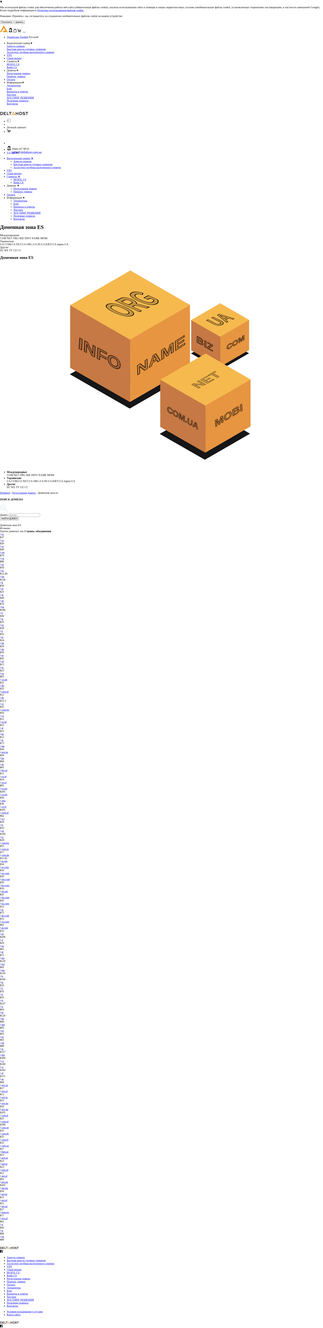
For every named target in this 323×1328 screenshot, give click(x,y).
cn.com (5, 921)
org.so (4, 1085)
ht (2, 1012)
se (2, 594)
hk (2, 643)
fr (2, 582)
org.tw (4, 752)
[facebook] (1, 1251)
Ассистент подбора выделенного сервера (30, 52)
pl (2, 588)
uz (2, 830)
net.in (4, 1194)
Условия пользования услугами (25, 1311)
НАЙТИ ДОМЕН (9, 518)
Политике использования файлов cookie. (60, 10)
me (3, 746)
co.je (3, 806)
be (2, 734)
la (2, 619)
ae (2, 1079)
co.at (3, 776)
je (2, 1000)
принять (19, 22)
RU (18, 152)
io (2, 740)
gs (2, 1036)
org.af (4, 1218)
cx (2, 1061)
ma (3, 970)
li (2, 613)
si (2, 939)
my (3, 958)
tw (2, 564)
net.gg (4, 1182)
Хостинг (11, 94)
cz (2, 703)
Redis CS (12, 67)
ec (2, 1048)
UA (9, 152)
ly (2, 976)
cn (2, 715)
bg (2, 1236)
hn (2, 1018)
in (2, 637)
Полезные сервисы (17, 100)
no (2, 946)
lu (2, 982)
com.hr (5, 1133)
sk (2, 764)
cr (2, 1067)
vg (2, 558)
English (24, 37)
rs (2, 1230)
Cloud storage (14, 58)
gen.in (4, 1157)
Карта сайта (13, 1314)
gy (2, 1030)
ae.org (4, 927)
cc (2, 837)
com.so (5, 1145)
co (2, 534)
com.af (5, 812)
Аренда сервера (16, 46)
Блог (9, 88)
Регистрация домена (18, 73)
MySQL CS (13, 64)
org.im (4, 1103)
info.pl (4, 1170)
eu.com (5, 903)
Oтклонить (6, 22)
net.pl (4, 1200)
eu (2, 673)
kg (2, 606)
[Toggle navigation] (24, 32)
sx (2, 546)
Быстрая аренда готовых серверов (26, 49)
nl (2, 952)
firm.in (4, 1151)
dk (2, 685)
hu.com (5, 885)
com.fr (4, 1115)
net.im (4, 1188)
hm (3, 1024)
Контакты (12, 103)
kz (2, 625)
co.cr (4, 782)
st (2, 1224)
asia (3, 800)
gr (2, 655)
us (2, 570)
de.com (5, 915)
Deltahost (5, 492)
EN (13, 152)
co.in (4, 722)
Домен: (4, 514)
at (2, 728)
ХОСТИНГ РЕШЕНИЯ (20, 97)
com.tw (5, 709)
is (2, 1006)
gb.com (5, 897)
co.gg (4, 788)
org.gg (4, 1109)
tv (2, 824)
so (2, 933)
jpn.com (5, 879)
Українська (13, 37)
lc (2, 994)
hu (2, 758)
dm (3, 1055)
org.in (4, 1097)
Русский (33, 37)
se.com (5, 867)
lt (2, 988)
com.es (5, 849)
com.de (5, 855)
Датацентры (14, 85)
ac (2, 909)
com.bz (5, 843)
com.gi (5, 1121)
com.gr (5, 1127)
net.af (4, 1176)
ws (2, 818)
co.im (4, 794)
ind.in (4, 1164)
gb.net (4, 891)
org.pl (4, 1091)
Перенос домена (16, 76)
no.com (5, 873)
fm (2, 576)
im (2, 649)
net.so (4, 1206)
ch (2, 661)
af (2, 1073)
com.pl (5, 691)
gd (2, 1042)
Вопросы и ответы (17, 91)
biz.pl (4, 770)
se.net (4, 861)
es (2, 667)
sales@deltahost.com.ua (27, 152)
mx (3, 964)
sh (2, 600)
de (2, 697)
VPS (9, 55)
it (2, 631)
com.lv (5, 1139)
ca (2, 540)
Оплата (11, 79)
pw (3, 552)
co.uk (4, 679)
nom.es (5, 1212)
